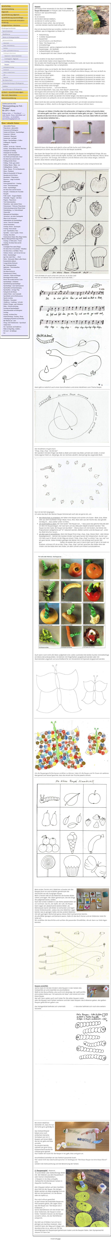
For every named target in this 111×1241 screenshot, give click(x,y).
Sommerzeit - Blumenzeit (9, 136)
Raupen (7, 64)
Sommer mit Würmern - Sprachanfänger (13, 132)
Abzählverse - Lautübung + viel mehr (13, 302)
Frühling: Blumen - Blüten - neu (11, 165)
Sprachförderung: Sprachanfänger (12, 18)
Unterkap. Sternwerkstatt (9, 228)
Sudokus (5, 86)
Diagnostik (5, 12)
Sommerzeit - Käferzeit (9, 134)
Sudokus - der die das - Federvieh (12, 146)
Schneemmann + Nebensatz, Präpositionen (14, 206)
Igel (4, 75)
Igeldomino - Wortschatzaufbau (11, 267)
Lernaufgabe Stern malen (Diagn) (12, 246)
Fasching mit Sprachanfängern (11, 308)
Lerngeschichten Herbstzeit (10, 263)
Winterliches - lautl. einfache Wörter (12, 204)
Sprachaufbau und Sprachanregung (12, 288)
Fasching (5, 48)
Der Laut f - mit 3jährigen (10, 331)
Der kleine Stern (7, 80)
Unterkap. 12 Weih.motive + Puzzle (12, 241)
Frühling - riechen (10, 61)
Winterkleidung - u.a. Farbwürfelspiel (13, 210)
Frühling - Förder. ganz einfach (11, 163)
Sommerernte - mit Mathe (10, 138)
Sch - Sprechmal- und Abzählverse (12, 327)
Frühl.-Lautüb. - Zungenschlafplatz (12, 196)
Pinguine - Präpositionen (9, 200)
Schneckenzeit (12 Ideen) (9, 273)
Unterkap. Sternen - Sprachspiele (11, 226)
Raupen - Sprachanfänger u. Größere (12, 140)
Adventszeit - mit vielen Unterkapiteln (13, 216)
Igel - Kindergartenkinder (9, 265)
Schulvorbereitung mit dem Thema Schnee (14, 208)
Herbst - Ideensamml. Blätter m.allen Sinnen (14, 259)
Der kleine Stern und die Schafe (11, 159)
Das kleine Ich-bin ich (9, 271)
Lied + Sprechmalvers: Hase (10, 230)
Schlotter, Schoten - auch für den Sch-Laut (14, 253)
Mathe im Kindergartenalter (11, 37)
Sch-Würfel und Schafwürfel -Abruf (12, 157)
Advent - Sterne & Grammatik (11, 222)
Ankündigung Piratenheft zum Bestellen (13, 318)
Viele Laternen (7, 269)
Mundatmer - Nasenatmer (10, 300)
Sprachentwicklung (8, 9)
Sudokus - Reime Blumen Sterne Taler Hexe (14, 148)
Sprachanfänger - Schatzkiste (10, 281)
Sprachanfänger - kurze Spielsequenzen (13, 286)
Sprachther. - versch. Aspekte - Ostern (13, 233)
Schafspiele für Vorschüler (10, 152)
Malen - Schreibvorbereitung (10, 306)
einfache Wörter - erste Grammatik (12, 294)
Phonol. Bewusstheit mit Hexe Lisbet (13, 279)
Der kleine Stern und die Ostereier (12, 189)
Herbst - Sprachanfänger (9, 255)
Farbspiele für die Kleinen (10, 292)
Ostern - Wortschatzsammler (10, 185)
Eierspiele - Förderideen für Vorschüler (13, 191)
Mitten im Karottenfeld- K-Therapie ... (13, 173)
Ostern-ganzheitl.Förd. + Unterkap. (12, 183)
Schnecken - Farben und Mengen (11, 275)
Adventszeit (6, 43)
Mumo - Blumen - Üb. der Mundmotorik (13, 169)
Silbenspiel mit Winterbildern (10, 214)
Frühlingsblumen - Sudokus (10, 167)
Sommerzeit (6, 69)
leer (4, 333)
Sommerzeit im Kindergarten (10, 130)
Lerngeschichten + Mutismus (11, 25)
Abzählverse (6, 34)
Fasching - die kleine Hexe (10, 314)
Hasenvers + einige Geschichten (11, 179)
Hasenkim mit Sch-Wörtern (10, 175)
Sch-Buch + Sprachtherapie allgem (12, 92)
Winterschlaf (6, 212)
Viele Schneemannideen (9, 202)
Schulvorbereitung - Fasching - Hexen (13, 316)
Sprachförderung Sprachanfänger (11, 283)
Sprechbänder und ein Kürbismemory (13, 296)
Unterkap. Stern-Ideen (9, 235)
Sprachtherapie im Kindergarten (12, 89)
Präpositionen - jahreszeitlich (10, 128)
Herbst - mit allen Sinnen (9, 72)
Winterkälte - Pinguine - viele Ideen (12, 198)
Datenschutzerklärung (9, 98)
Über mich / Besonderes (9, 95)
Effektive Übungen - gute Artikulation (13, 304)
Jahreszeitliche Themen (9, 126)
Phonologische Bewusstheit (10, 277)
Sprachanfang (6, 6)
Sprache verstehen (8, 298)
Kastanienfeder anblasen (9, 261)
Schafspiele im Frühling (8, 67)
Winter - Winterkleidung (8, 45)
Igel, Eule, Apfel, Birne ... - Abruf (12, 257)
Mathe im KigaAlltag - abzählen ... (12, 329)
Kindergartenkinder (9, 28)
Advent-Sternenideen (8, 224)
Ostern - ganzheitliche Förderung (11, 50)
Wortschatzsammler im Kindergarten (12, 310)
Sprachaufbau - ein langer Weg (11, 290)
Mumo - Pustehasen (8, 171)
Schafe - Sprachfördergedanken (11, 155)
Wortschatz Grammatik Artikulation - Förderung (13, 21)
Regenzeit (5, 77)
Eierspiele (5, 194)
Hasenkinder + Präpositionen (10, 177)
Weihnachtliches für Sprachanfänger (12, 220)
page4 (58, 1238)
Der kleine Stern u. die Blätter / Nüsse (13, 251)
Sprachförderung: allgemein (10, 15)
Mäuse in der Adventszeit (9, 218)
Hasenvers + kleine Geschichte (13, 56)
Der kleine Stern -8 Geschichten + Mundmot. (15, 249)
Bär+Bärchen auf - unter (9, 320)
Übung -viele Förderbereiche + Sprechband (14, 322)
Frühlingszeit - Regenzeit (11, 59)
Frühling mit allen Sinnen (9, 53)
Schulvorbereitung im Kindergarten (13, 83)
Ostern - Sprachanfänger (9, 187)
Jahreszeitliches (8, 40)
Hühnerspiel (6, 181)
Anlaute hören (7, 325)
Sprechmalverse (7, 31)
